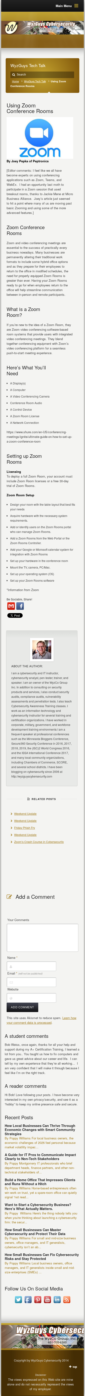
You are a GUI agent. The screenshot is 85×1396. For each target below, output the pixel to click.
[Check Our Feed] (67, 1303)
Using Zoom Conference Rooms (30, 107)
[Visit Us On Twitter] (18, 1303)
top (75, 1367)
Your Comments (18, 920)
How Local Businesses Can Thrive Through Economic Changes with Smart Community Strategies (40, 1129)
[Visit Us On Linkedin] (57, 1303)
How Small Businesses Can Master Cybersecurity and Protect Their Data (35, 1231)
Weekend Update (25, 814)
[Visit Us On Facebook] (28, 1303)
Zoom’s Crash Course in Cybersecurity (39, 842)
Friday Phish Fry (24, 828)
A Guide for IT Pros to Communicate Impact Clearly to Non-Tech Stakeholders (40, 1156)
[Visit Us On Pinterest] (37, 1303)
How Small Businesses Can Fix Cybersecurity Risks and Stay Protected (42, 1256)
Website (12, 989)
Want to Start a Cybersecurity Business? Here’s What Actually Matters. (38, 1206)
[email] (11, 606)
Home (15, 81)
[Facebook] (20, 606)
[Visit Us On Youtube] (47, 1303)
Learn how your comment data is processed (41, 1020)
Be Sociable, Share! (19, 599)
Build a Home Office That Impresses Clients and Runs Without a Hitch (40, 1181)
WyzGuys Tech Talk (35, 81)
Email (25, 973)
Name (12, 957)
